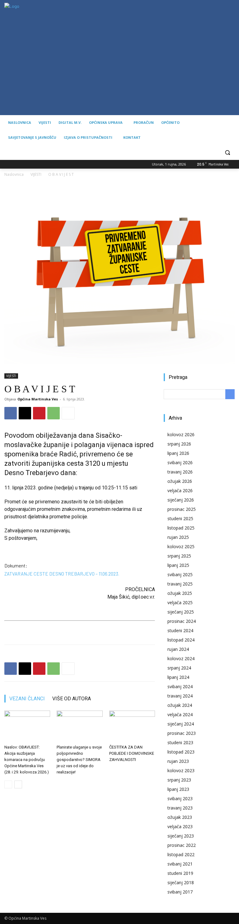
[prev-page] (8, 784)
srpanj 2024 (179, 668)
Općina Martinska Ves (37, 399)
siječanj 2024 (180, 724)
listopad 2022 (180, 854)
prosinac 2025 (181, 509)
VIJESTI (35, 174)
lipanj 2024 (178, 677)
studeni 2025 (180, 518)
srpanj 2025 (179, 556)
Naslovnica (14, 174)
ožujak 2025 (179, 593)
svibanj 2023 (180, 798)
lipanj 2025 (178, 565)
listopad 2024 (180, 640)
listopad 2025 (180, 528)
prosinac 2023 (181, 733)
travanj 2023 (180, 808)
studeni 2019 (180, 873)
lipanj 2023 (178, 789)
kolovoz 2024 (180, 658)
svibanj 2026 (180, 462)
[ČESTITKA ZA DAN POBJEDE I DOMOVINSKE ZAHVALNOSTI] (132, 726)
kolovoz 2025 (180, 546)
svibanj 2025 (180, 574)
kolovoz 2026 (180, 434)
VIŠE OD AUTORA (71, 699)
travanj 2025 (180, 584)
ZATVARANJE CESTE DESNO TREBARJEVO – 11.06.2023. (61, 573)
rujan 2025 (178, 537)
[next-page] (18, 784)
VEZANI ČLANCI (27, 699)
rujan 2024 (178, 649)
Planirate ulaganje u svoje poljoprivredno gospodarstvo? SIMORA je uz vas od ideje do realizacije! (79, 759)
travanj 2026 (180, 472)
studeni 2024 (180, 630)
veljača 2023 (180, 826)
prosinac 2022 (181, 845)
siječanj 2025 (180, 612)
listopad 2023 (180, 752)
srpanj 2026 (179, 444)
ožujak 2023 (179, 817)
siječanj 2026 (180, 500)
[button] (227, 152)
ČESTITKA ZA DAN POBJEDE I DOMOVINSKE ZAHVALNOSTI (131, 753)
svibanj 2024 (180, 686)
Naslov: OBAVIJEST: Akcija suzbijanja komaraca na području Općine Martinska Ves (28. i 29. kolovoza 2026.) (26, 759)
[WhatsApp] (53, 413)
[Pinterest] (39, 413)
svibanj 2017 (180, 892)
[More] (68, 413)
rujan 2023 (178, 761)
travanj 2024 (180, 696)
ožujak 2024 (179, 705)
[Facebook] (10, 413)
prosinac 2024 (181, 621)
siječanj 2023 (180, 836)
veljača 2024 (180, 714)
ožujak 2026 (179, 481)
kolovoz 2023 (180, 770)
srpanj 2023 (179, 780)
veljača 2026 (180, 490)
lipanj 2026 (178, 453)
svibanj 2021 (180, 864)
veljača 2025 (180, 602)
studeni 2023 (180, 742)
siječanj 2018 (180, 882)
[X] (25, 413)
